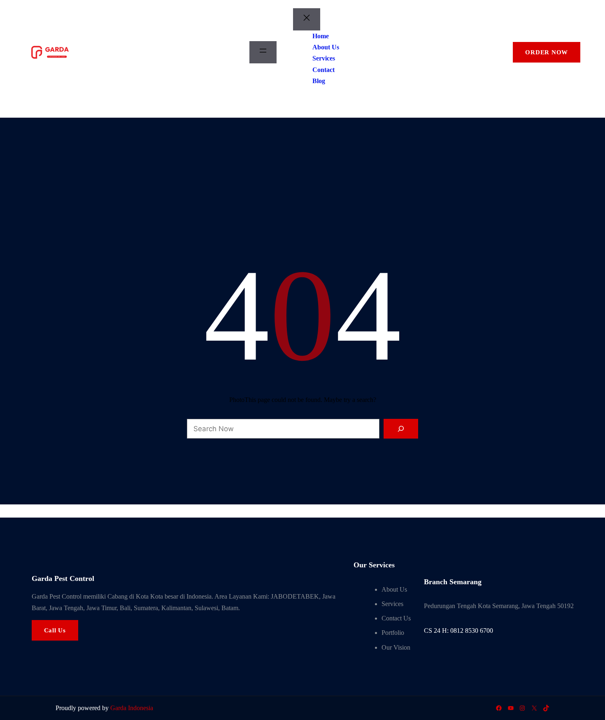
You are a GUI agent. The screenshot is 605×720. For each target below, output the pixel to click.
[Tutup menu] (306, 19)
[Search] (401, 429)
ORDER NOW (546, 52)
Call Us (55, 630)
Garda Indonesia (131, 707)
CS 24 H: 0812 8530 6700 (458, 630)
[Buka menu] (263, 52)
